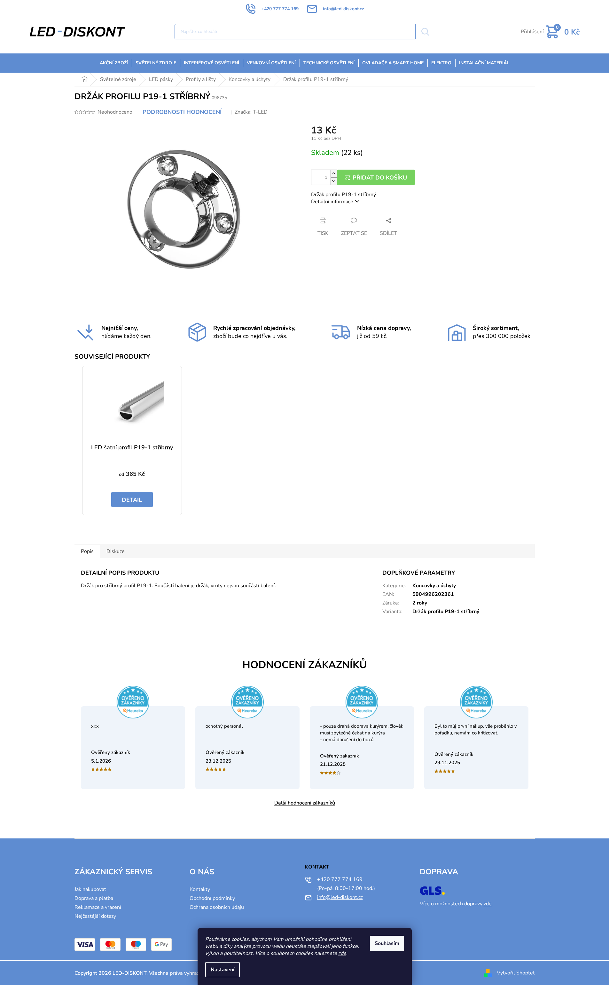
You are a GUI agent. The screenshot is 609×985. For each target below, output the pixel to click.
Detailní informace (332, 201)
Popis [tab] (87, 551)
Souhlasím (387, 943)
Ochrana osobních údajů (217, 907)
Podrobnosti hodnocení (182, 112)
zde (342, 953)
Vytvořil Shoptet (516, 972)
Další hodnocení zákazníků (304, 802)
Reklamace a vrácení (97, 907)
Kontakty (200, 889)
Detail (132, 500)
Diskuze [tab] (115, 551)
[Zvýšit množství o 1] (334, 173)
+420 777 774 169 (340, 879)
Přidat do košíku (380, 177)
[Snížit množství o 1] (334, 181)
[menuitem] (114, 63)
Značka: (251, 112)
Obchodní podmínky (212, 898)
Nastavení (222, 969)
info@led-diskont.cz (340, 897)
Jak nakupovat (90, 889)
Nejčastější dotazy (95, 916)
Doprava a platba (93, 898)
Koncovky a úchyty (434, 585)
